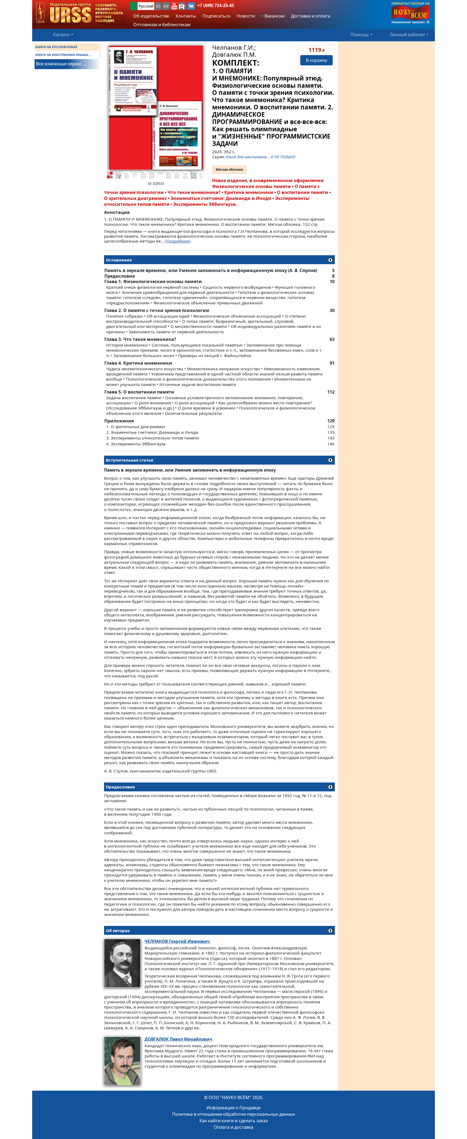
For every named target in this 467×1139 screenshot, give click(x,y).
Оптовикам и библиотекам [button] (162, 25)
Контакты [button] (186, 16)
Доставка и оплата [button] (310, 16)
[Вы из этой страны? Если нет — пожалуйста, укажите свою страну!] (133, 6)
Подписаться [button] (216, 16)
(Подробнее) (178, 241)
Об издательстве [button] (151, 16)
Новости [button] (246, 16)
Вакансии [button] (274, 16)
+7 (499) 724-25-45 (215, 5)
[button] (174, 6)
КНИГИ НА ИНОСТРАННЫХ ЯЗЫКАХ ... (63, 55)
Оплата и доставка (233, 1127)
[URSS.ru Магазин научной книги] (79, 13)
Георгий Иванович (177, 941)
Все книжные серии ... (61, 64)
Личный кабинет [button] (407, 35)
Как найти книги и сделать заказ (233, 1121)
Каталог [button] (61, 35)
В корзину (316, 60)
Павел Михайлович (178, 1039)
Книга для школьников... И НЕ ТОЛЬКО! (260, 156)
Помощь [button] (360, 35)
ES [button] (158, 6)
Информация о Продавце (233, 1108)
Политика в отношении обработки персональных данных (233, 1114)
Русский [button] (146, 6)
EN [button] (166, 6)
